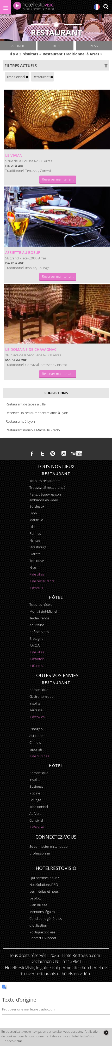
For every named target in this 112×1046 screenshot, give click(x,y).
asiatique (36, 735)
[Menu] (5, 7)
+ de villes (36, 574)
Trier (55, 45)
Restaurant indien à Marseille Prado (33, 430)
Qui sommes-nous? (44, 877)
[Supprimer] (27, 76)
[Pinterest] (52, 453)
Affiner (17, 45)
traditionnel (38, 806)
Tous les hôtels (40, 604)
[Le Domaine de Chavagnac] (57, 314)
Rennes (35, 533)
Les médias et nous (44, 891)
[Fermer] (106, 1032)
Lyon (33, 513)
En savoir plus (12, 1041)
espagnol (36, 729)
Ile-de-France (39, 618)
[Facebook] (32, 453)
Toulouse (36, 560)
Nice (32, 567)
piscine (34, 793)
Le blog (35, 898)
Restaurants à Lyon (20, 421)
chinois (35, 742)
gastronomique (41, 696)
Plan (94, 45)
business (36, 786)
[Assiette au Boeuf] (57, 217)
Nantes (34, 540)
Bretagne (36, 638)
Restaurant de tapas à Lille (26, 404)
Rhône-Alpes (39, 631)
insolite (34, 703)
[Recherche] (106, 7)
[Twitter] (42, 453)
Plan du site (38, 905)
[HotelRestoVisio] (34, 7)
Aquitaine (36, 625)
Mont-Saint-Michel (43, 611)
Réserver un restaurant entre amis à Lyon (37, 412)
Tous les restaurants (44, 480)
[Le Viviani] (57, 119)
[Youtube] (77, 453)
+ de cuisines (39, 756)
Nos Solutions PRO (43, 884)
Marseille (36, 520)
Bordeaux (36, 506)
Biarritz (34, 553)
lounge (35, 800)
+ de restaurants (41, 581)
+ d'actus (36, 587)
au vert (35, 813)
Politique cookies (42, 932)
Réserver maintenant (57, 179)
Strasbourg (37, 547)
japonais (35, 749)
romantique (38, 689)
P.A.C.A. (34, 645)
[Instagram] (63, 454)
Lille (32, 526)
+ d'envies (37, 716)
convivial (36, 820)
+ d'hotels (36, 658)
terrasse (35, 710)
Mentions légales (42, 911)
